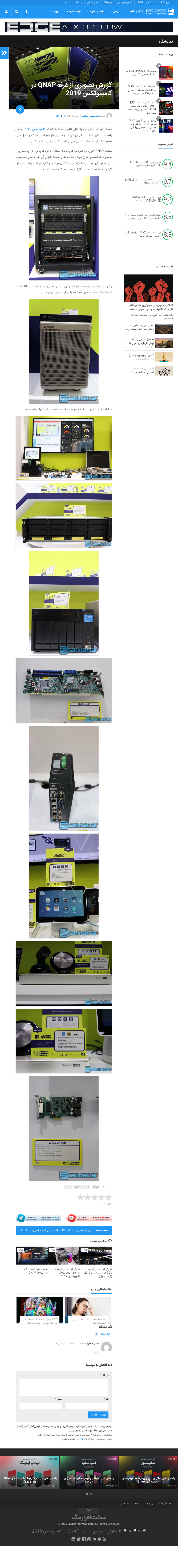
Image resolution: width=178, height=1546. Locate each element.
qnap (96, 1187)
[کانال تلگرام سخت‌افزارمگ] (94, 1539)
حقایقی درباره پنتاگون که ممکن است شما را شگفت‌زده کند (140, 329)
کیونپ (67, 1187)
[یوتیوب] (89, 1218)
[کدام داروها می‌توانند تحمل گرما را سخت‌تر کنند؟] (88, 1310)
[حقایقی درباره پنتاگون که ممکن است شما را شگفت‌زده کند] (164, 329)
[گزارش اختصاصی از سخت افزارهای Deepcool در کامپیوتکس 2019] (64, 1256)
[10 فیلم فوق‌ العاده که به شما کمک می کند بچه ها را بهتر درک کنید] (40, 1310)
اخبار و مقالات (136, 11)
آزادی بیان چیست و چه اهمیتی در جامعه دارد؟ (142, 370)
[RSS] (104, 1539)
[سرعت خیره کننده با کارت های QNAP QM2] (32, 1256)
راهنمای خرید (97, 11)
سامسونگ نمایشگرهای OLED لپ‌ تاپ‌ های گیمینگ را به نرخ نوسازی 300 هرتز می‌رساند (142, 90)
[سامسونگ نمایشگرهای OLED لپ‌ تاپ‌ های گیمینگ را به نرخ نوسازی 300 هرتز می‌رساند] (166, 90)
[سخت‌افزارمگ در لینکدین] (73, 1539)
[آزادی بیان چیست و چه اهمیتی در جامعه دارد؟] (164, 371)
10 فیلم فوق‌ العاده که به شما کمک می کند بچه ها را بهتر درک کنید (40, 1321)
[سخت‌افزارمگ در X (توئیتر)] (79, 1539)
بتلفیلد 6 (78, 2)
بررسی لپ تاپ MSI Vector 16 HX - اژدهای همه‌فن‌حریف (143, 234)
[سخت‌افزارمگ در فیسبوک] (84, 1539)
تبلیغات (137, 1504)
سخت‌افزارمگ (166, 1504)
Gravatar (80, 1439)
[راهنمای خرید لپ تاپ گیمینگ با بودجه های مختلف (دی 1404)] (29, 1472)
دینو (66, 2)
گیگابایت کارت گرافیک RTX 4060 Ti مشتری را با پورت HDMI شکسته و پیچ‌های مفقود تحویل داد (141, 108)
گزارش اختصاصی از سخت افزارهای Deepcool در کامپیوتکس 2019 (67, 1273)
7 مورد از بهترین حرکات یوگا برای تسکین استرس (141, 357)
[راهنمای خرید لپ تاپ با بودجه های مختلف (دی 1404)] (89, 1472)
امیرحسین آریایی (90, 116)
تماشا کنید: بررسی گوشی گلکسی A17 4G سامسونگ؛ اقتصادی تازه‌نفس (143, 217)
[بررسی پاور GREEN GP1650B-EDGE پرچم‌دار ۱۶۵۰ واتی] (166, 73)
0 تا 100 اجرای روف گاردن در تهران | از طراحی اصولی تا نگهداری (140, 343)
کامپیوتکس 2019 (82, 1187)
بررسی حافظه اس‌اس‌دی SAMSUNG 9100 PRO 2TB (142, 181)
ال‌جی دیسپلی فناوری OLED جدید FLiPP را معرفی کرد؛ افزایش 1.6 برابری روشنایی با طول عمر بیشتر (142, 125)
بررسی (116, 11)
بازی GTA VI (163, 2)
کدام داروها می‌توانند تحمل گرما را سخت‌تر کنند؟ (89, 1321)
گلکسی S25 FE (144, 2)
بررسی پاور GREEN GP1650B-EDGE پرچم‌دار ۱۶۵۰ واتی (141, 73)
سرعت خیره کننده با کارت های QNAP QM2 (35, 1271)
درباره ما (150, 1504)
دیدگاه (101, 1334)
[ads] (89, 27)
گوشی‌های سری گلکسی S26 (118, 2)
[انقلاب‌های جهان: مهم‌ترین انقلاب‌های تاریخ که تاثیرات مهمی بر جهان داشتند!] (148, 288)
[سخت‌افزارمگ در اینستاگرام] (89, 1539)
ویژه (55, 11)
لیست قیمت (73, 11)
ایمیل (58, 1399)
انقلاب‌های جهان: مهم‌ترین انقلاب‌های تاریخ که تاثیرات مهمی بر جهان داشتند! (151, 307)
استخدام (124, 1504)
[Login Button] (6, 11)
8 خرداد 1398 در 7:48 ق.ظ (69, 1344)
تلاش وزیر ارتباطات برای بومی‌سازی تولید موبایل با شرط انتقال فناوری (64, 1231)
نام (106, 1399)
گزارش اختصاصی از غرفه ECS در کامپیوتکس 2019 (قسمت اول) (98, 1273)
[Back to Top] (89, 1511)
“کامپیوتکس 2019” (34, 129)
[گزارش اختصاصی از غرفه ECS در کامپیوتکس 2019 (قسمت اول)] (96, 1256)
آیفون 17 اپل (93, 2)
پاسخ (96, 1352)
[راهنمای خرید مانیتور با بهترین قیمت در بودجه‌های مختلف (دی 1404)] (148, 1472)
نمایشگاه (166, 41)
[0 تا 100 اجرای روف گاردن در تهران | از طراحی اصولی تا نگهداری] (164, 343)
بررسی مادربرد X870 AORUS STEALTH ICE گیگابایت (146, 199)
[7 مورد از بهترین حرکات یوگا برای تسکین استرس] (164, 357)
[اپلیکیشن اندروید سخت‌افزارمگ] (99, 1539)
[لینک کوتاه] (57, 116)
